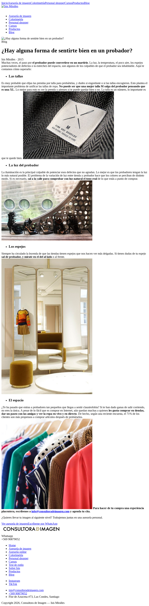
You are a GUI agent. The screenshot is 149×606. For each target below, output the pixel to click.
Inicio (4, 3)
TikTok (13, 584)
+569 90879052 (18, 593)
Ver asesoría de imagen (14, 523)
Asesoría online (18, 551)
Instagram (14, 580)
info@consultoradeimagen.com (50, 511)
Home (12, 545)
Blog (87, 3)
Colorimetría (38, 3)
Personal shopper (55, 3)
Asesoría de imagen (19, 3)
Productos (78, 3)
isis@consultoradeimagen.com (26, 590)
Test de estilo (16, 564)
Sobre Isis (14, 568)
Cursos (69, 3)
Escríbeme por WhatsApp (42, 523)
